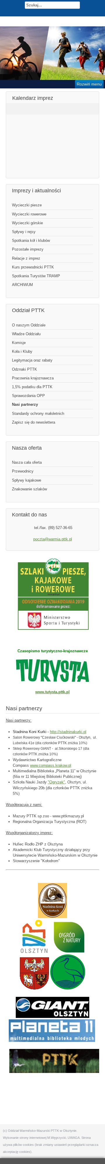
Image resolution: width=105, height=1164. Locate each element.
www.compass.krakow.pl (50, 765)
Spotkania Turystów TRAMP (36, 276)
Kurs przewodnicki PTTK (33, 267)
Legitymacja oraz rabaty (32, 360)
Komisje (19, 342)
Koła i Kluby (22, 351)
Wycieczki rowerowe (29, 214)
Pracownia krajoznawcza (33, 378)
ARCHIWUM (22, 285)
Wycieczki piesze (27, 205)
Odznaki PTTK (24, 369)
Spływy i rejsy (24, 232)
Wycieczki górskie (27, 223)
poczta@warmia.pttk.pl (52, 539)
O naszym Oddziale (29, 325)
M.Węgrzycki (56, 1137)
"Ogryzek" (56, 782)
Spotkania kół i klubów (31, 240)
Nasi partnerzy (25, 404)
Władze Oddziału (26, 334)
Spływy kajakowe (26, 480)
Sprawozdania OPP (28, 395)
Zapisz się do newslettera (33, 422)
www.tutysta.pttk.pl (52, 692)
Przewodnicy (23, 471)
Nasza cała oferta (27, 462)
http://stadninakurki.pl (68, 732)
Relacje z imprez (26, 258)
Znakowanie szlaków (29, 489)
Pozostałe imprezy (27, 249)
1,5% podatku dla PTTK (32, 387)
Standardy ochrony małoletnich (38, 413)
